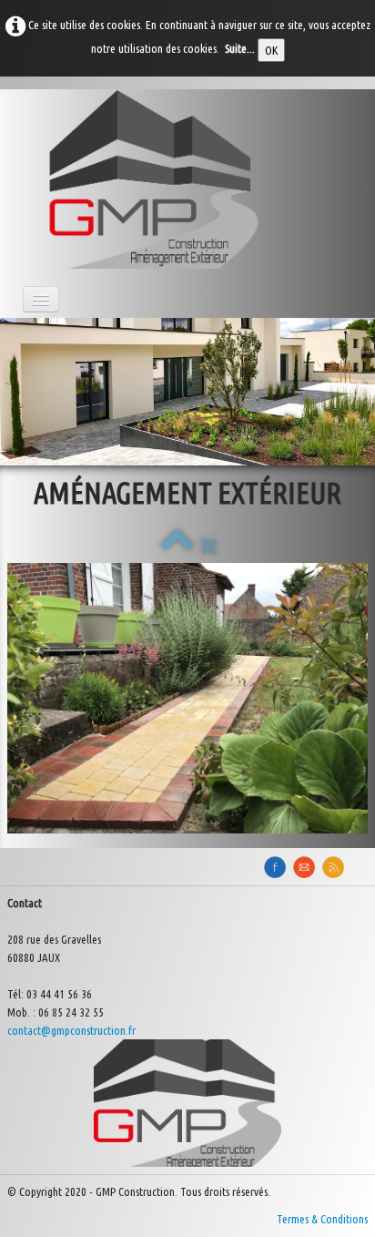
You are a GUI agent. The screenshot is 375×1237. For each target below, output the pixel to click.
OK (271, 50)
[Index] (177, 545)
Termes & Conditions (322, 1218)
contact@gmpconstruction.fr (71, 1030)
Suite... (240, 48)
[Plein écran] (209, 545)
